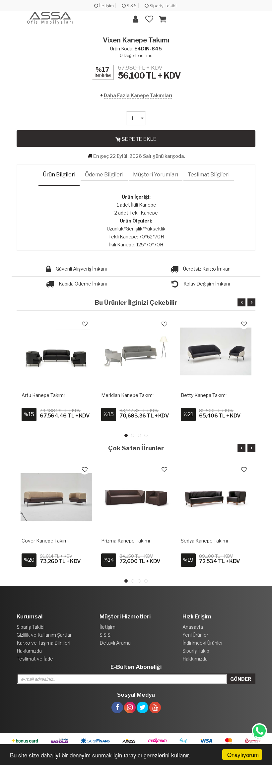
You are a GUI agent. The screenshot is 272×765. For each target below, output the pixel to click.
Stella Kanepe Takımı (204, 540)
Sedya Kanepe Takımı (124, 540)
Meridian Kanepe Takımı (48, 395)
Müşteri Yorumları (155, 174)
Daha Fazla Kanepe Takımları (138, 95)
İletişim (106, 5)
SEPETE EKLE (138, 139)
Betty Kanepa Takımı (124, 395)
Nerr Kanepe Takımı (202, 395)
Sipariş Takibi (162, 5)
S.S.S (131, 5)
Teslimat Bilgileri (209, 174)
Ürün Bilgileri (59, 174)
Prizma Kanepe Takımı (46, 540)
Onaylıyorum (243, 754)
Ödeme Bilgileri (104, 174)
